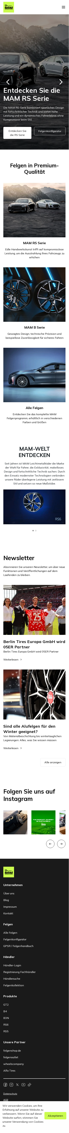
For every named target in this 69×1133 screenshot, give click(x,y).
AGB (5, 1099)
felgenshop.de (12, 1050)
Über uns (8, 893)
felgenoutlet (10, 1057)
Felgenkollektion (13, 985)
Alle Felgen (10, 932)
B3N (6, 1018)
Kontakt (8, 913)
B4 (5, 1011)
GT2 (6, 1004)
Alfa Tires (9, 1070)
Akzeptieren (55, 1115)
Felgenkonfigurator (49, 137)
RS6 (6, 1024)
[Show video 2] (35, 530)
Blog (6, 900)
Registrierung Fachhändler (19, 972)
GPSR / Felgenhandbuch (18, 946)
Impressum (10, 906)
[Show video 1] (33, 530)
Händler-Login (12, 965)
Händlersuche (11, 978)
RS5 (6, 1031)
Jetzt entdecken (17, 137)
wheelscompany (13, 1064)
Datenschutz (10, 1093)
